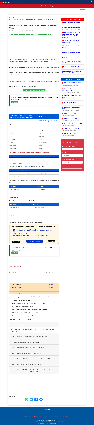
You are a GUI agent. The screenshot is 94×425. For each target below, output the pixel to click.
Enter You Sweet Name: (68, 146)
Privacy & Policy (57, 422)
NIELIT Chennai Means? (18, 325)
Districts (56, 416)
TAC (63, 422)
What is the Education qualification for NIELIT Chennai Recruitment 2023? (30, 336)
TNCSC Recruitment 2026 (70, 119)
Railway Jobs (52, 6)
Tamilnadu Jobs (29, 416)
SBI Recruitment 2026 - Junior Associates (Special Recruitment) (71, 51)
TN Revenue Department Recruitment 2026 (70, 90)
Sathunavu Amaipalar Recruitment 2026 (72, 97)
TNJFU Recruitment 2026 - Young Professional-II (71, 41)
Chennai (41, 145)
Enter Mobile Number (67, 152)
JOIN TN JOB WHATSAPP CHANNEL (35, 90)
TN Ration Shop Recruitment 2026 (72, 124)
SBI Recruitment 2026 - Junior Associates (70, 56)
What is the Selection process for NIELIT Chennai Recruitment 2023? (28, 347)
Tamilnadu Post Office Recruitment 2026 (72, 84)
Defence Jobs (43, 6)
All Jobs (51, 416)
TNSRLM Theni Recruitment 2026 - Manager (72, 46)
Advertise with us (63, 416)
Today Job (9, 6)
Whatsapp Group (40, 422)
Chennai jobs (16, 19)
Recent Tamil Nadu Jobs (72, 19)
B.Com (25, 166)
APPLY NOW (51, 284)
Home (2, 6)
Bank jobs (34, 6)
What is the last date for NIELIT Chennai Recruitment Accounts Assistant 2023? (31, 358)
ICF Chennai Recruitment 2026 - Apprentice (71, 66)
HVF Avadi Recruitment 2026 (70, 129)
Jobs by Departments (72, 79)
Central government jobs (45, 124)
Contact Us (32, 422)
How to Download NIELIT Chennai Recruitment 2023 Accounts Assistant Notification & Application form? (34, 370)
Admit (46, 416)
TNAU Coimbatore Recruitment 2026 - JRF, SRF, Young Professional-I (72, 28)
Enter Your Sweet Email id (69, 159)
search (82, 11)
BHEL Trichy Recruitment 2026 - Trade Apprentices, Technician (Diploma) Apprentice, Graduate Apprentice (71, 35)
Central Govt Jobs (39, 416)
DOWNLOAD (51, 287)
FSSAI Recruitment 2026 (69, 134)
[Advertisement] (34, 47)
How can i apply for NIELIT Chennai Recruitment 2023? (25, 342)
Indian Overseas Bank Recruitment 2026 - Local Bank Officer (71, 72)
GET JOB (72, 167)
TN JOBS (16, 6)
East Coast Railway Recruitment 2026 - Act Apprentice (71, 23)
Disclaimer (49, 422)
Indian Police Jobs (62, 6)
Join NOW (51, 293)
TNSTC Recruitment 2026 (69, 114)
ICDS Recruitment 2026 (69, 102)
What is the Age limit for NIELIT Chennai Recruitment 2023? (26, 364)
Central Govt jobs (25, 6)
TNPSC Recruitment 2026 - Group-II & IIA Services (72, 61)
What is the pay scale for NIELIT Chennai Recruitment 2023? (26, 353)
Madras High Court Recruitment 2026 (71, 108)
